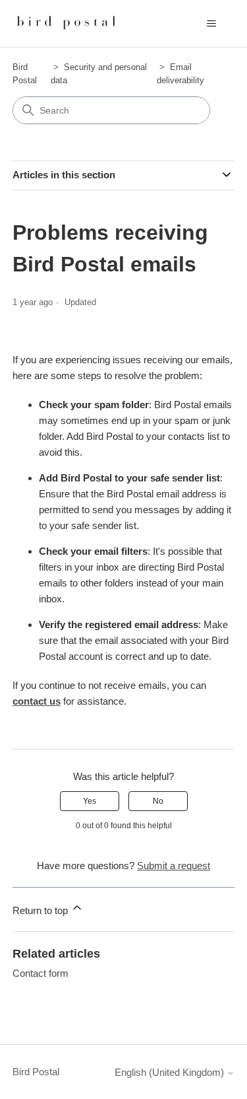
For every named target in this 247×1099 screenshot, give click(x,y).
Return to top (41, 910)
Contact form (41, 973)
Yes (89, 801)
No (158, 801)
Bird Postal (36, 1071)
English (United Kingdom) (171, 1072)
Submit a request (173, 865)
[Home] (67, 23)
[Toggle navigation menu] (211, 23)
